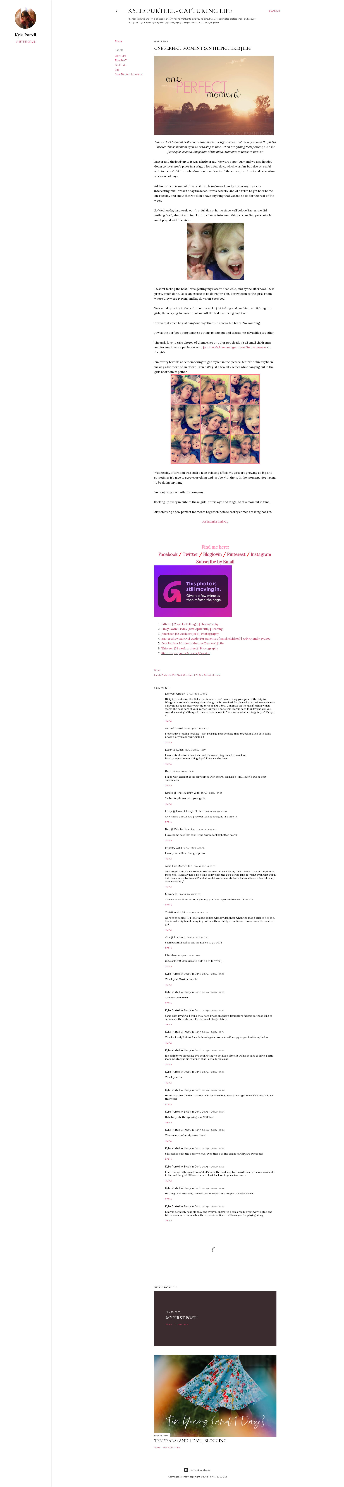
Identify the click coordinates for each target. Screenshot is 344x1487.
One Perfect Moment (128, 74)
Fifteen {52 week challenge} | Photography (189, 624)
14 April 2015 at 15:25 (197, 937)
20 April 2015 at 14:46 (213, 1166)
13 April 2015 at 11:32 (198, 728)
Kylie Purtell (25, 35)
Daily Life (120, 55)
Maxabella (171, 894)
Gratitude (120, 65)
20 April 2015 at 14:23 (213, 974)
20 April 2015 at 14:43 (213, 1050)
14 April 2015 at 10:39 (197, 912)
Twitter (190, 554)
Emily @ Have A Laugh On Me (184, 811)
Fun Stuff (120, 60)
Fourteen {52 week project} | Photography (190, 633)
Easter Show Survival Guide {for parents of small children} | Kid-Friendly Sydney (215, 638)
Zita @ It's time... (175, 937)
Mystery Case (173, 847)
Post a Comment (172, 1447)
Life (117, 69)
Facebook (167, 554)
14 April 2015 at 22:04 (189, 955)
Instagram (261, 554)
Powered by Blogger (200, 1470)
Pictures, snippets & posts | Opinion (185, 653)
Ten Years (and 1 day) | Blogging (190, 1440)
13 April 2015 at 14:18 (183, 771)
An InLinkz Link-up (215, 521)
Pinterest (236, 554)
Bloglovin (212, 554)
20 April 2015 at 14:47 (213, 1188)
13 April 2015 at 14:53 (211, 793)
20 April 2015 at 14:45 (213, 1148)
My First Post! (181, 1317)
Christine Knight (175, 912)
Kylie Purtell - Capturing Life (180, 10)
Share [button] (118, 41)
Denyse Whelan (175, 693)
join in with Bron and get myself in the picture (234, 347)
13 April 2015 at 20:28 (216, 811)
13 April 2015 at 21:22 (207, 829)
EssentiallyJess (174, 749)
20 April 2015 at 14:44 (213, 1090)
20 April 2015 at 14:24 (213, 1010)
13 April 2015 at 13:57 (195, 750)
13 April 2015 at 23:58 (189, 894)
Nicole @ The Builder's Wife (182, 792)
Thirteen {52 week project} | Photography (189, 648)
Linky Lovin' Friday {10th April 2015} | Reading (192, 629)
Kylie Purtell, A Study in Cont (183, 973)
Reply (168, 720)
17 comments (181, 1324)
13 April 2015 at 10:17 (197, 694)
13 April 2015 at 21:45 (193, 848)
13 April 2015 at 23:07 (205, 866)
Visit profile (25, 41)
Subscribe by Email (215, 562)
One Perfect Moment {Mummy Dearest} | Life (192, 643)
